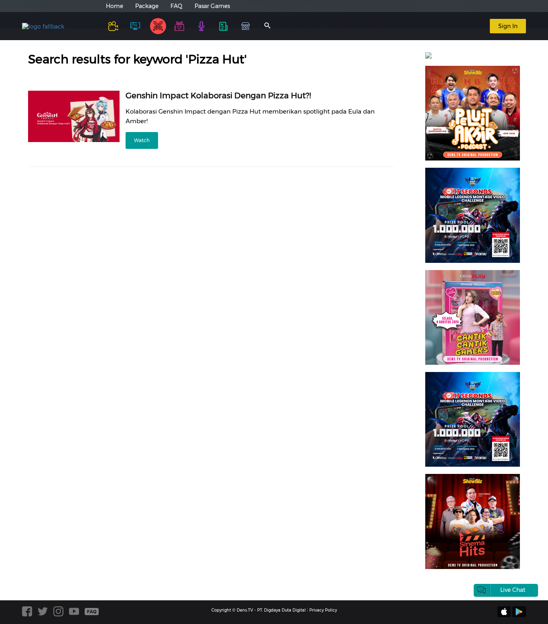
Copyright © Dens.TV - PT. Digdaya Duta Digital (258, 610)
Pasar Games (212, 6)
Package (146, 6)
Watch (142, 140)
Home (114, 6)
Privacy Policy (323, 610)
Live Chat (513, 590)
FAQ (176, 6)
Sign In (508, 26)
